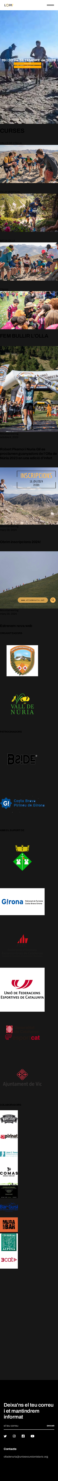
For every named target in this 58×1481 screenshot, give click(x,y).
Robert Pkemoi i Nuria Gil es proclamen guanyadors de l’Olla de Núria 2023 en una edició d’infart (28, 453)
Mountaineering (9, 433)
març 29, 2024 (8, 529)
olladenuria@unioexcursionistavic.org (26, 1456)
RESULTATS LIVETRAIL (27, 63)
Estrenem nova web (16, 626)
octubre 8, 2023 (9, 437)
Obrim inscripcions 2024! (20, 542)
